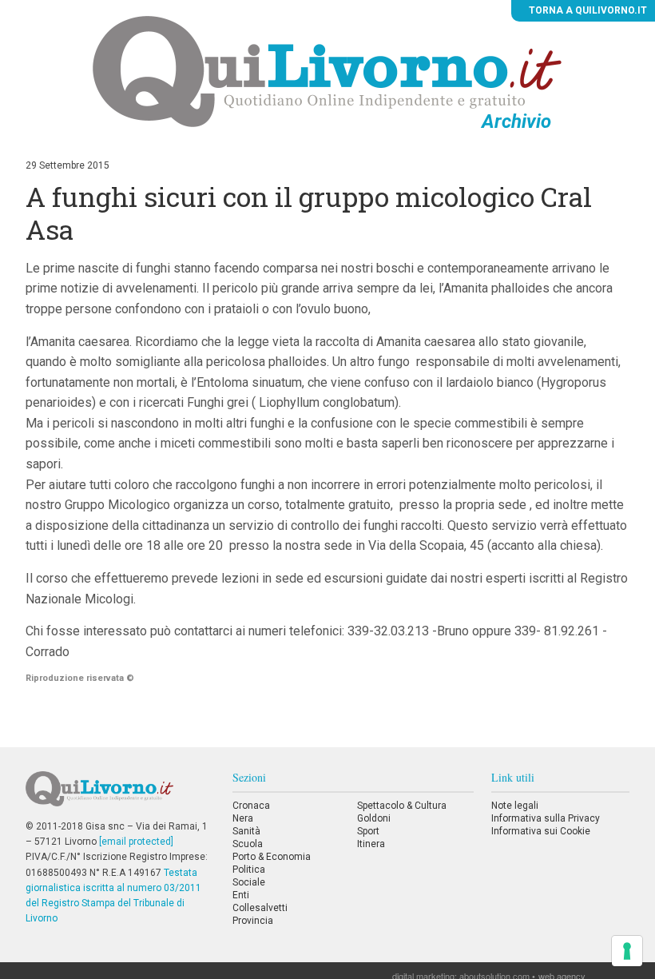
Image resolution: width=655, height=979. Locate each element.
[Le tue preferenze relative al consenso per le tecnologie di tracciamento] (627, 951)
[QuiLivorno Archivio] (327, 71)
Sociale (248, 882)
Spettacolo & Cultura (402, 805)
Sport (368, 831)
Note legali (514, 805)
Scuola (247, 844)
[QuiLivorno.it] (120, 795)
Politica (248, 869)
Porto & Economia (271, 856)
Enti (240, 895)
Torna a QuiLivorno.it (586, 10)
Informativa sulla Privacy (545, 818)
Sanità (246, 831)
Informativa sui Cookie (540, 831)
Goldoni (374, 818)
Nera (242, 818)
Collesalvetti (260, 907)
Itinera (371, 844)
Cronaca (251, 805)
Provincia (252, 920)
